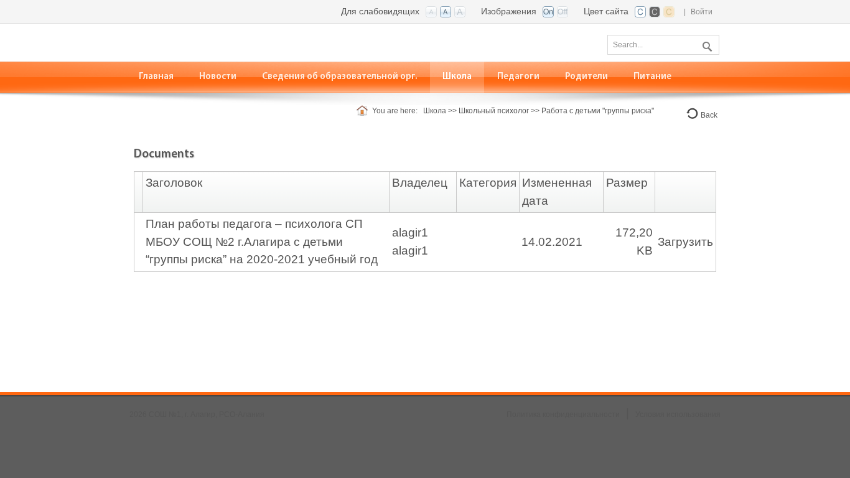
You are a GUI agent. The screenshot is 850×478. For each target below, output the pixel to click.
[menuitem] (156, 77)
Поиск (705, 44)
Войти (701, 11)
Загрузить (685, 241)
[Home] (364, 110)
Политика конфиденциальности (563, 414)
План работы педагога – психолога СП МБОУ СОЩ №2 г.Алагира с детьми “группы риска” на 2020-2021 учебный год (262, 241)
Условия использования (678, 414)
